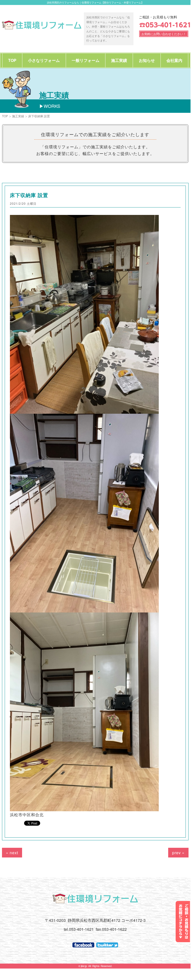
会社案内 (174, 60)
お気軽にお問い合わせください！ (163, 34)
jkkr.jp (84, 966)
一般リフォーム (85, 60)
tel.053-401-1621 (79, 929)
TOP (12, 60)
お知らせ (147, 60)
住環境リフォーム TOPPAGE (41, 25)
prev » (178, 852)
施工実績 (119, 60)
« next (12, 852)
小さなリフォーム (44, 60)
